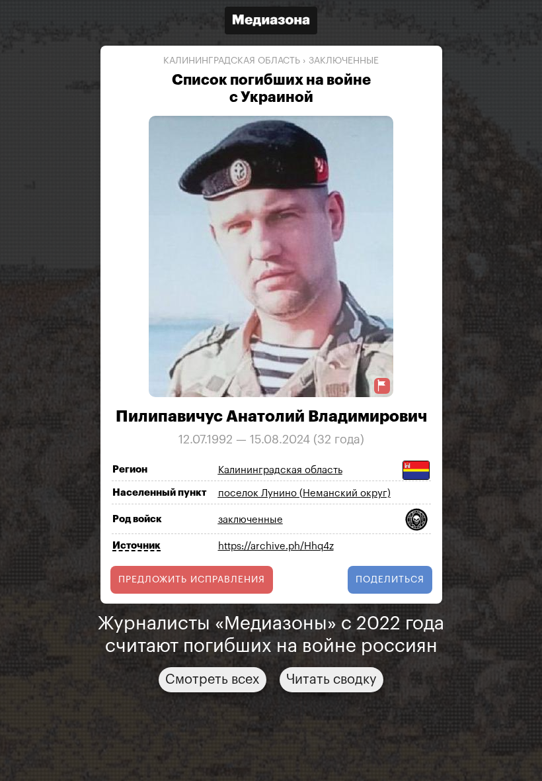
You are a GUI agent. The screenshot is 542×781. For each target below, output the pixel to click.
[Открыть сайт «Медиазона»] (271, 22)
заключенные (344, 61)
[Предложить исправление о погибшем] (382, 385)
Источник (136, 546)
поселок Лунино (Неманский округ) (304, 493)
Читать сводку (331, 679)
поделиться (390, 579)
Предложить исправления (191, 579)
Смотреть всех (212, 679)
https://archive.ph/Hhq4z (276, 546)
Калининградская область (231, 61)
